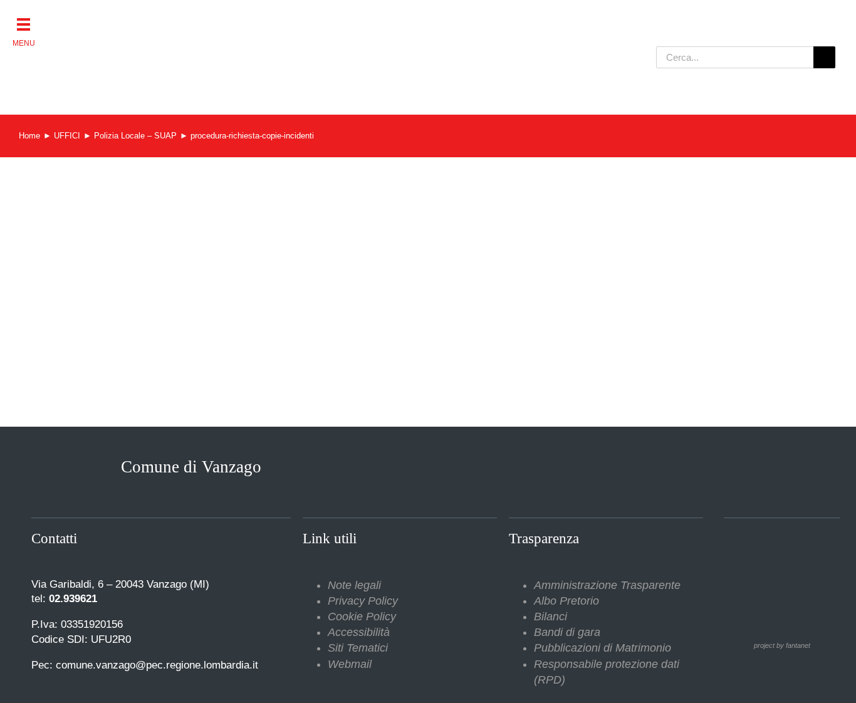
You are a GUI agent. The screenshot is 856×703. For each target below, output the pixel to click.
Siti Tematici (358, 648)
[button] (23, 23)
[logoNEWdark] (177, 19)
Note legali (354, 585)
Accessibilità (359, 632)
